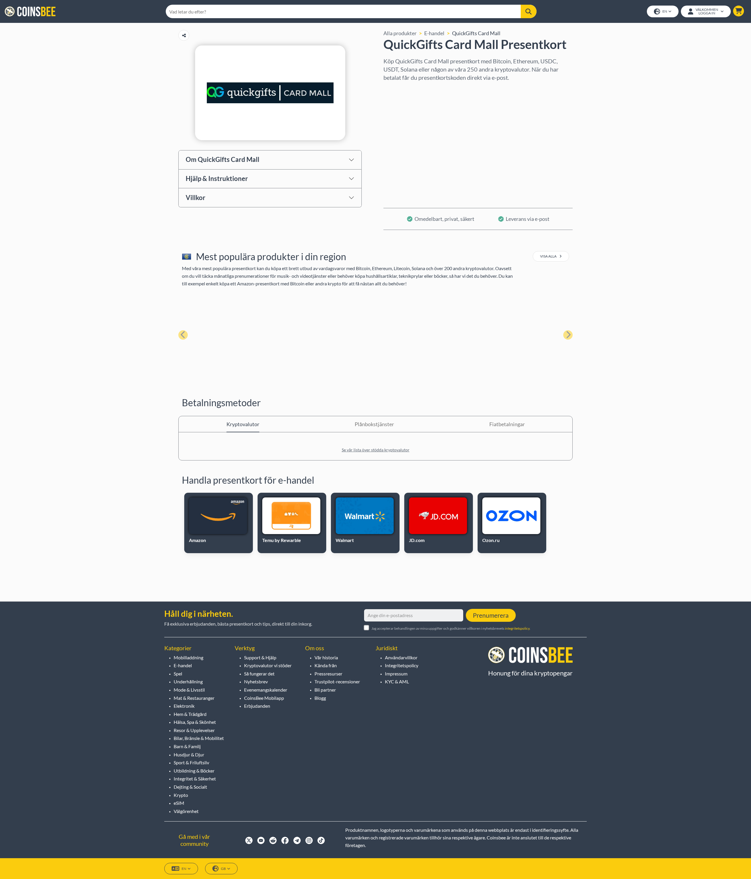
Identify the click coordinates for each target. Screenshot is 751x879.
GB (223, 868)
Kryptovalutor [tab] (242, 424)
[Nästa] (568, 335)
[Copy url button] (183, 35)
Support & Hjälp (260, 657)
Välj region (395, 89)
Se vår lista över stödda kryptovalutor (376, 449)
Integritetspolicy (401, 665)
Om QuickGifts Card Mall (222, 159)
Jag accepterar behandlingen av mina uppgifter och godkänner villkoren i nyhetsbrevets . (450, 628)
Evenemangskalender (265, 689)
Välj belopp (396, 114)
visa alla (548, 256)
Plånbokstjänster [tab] (374, 424)
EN (664, 11)
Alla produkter (400, 33)
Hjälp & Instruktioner (217, 178)
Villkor (195, 197)
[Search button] (529, 11)
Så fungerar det (259, 673)
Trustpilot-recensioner (337, 681)
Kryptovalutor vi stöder (268, 665)
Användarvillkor (401, 657)
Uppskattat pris (401, 140)
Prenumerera (491, 615)
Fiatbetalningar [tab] (507, 424)
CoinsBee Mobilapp (264, 698)
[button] (738, 11)
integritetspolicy (517, 628)
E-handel (434, 33)
